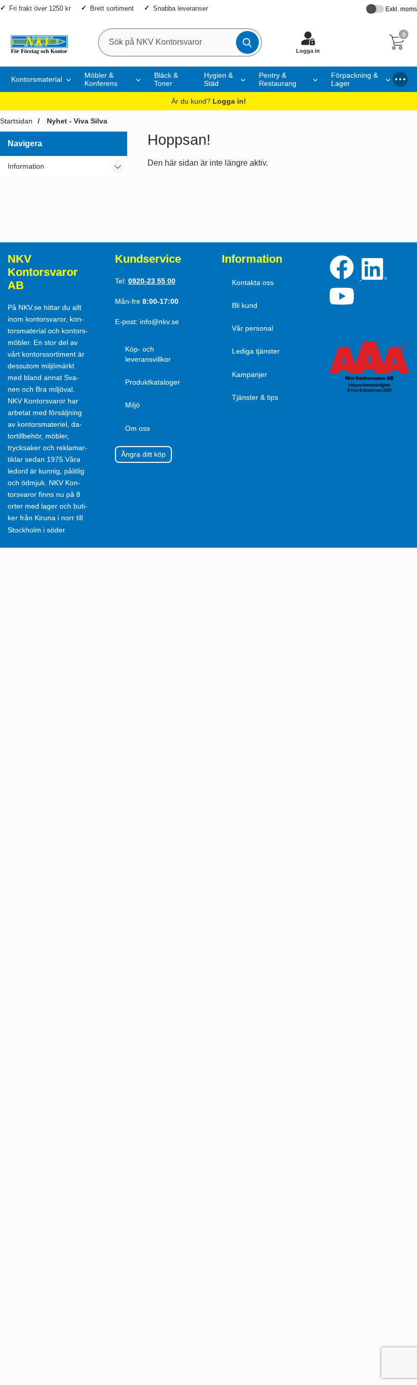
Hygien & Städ (218, 79)
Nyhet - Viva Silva (76, 121)
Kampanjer (249, 374)
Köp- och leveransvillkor (148, 354)
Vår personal (252, 328)
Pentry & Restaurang (277, 79)
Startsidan (16, 121)
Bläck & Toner (166, 79)
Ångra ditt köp (143, 454)
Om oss (137, 428)
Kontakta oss (253, 282)
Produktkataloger (152, 382)
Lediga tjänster (256, 351)
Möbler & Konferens (100, 79)
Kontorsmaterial (36, 79)
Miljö (132, 405)
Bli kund (244, 305)
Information (26, 166)
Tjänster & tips (255, 397)
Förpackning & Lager (354, 79)
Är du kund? (208, 101)
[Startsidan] (36, 42)
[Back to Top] (399, 1319)
